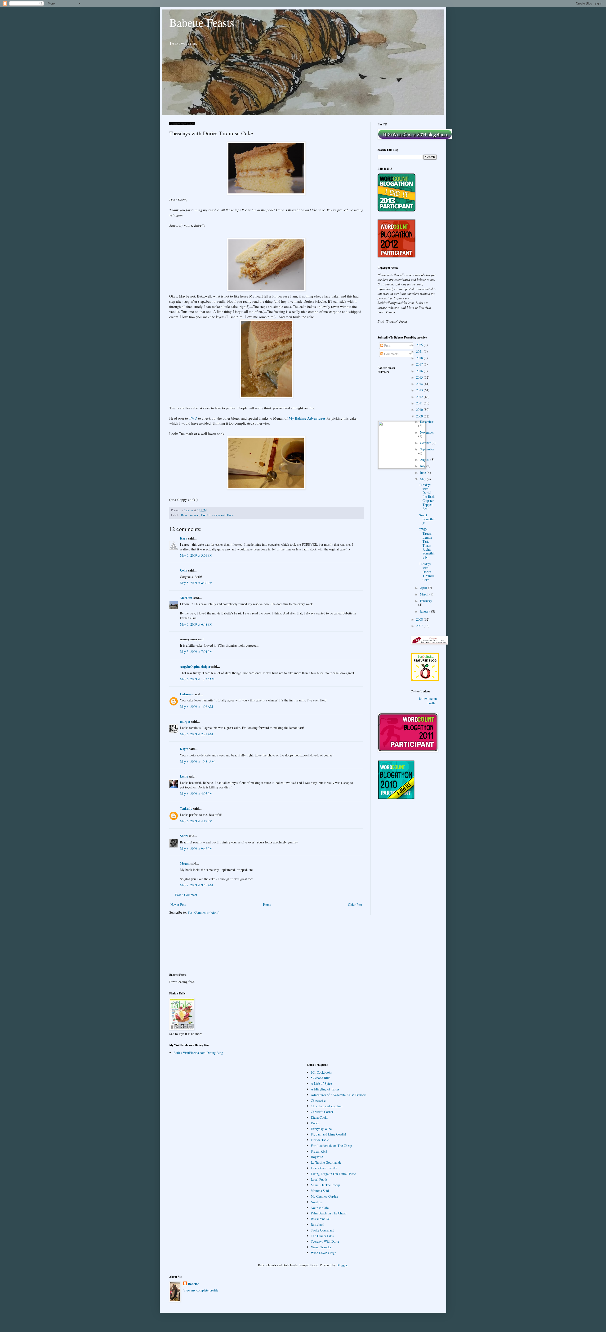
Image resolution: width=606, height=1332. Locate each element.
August (425, 459)
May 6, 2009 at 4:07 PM (196, 793)
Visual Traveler (321, 1247)
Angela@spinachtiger (195, 666)
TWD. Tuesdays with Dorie (217, 515)
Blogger (342, 1265)
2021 (420, 351)
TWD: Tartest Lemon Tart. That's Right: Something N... (427, 543)
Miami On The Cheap (325, 1185)
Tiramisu (193, 515)
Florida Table (320, 1140)
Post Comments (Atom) (203, 912)
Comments (390, 354)
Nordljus (316, 1202)
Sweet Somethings (427, 519)
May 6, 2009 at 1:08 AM (196, 706)
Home (267, 904)
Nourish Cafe (320, 1207)
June (423, 472)
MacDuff (186, 597)
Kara (183, 538)
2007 (420, 625)
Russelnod (317, 1224)
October (426, 442)
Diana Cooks (319, 1117)
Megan (185, 863)
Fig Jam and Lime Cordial (328, 1134)
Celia (183, 570)
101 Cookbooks (321, 1072)
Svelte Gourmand (322, 1230)
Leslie (184, 776)
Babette (193, 1284)
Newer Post (178, 904)
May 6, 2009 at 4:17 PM (196, 821)
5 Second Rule (320, 1078)
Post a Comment (186, 895)
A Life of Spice (321, 1083)
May (423, 479)
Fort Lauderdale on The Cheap (331, 1145)
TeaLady (186, 808)
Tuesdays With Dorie (325, 1241)
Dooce (315, 1123)
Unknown (187, 693)
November (427, 432)
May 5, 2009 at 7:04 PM (196, 651)
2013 (420, 390)
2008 (420, 619)
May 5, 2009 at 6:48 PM (196, 624)
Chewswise (318, 1100)
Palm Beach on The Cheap (328, 1213)
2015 (420, 377)
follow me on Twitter (428, 700)
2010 (420, 409)
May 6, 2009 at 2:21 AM (196, 734)
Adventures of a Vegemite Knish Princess (338, 1095)
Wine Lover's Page (323, 1252)
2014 (420, 383)
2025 (420, 345)
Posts (387, 345)
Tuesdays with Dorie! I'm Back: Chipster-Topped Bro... (427, 496)
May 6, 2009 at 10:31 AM (197, 761)
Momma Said (320, 1190)
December (426, 421)
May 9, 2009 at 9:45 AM (196, 885)
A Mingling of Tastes (325, 1089)
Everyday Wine (321, 1128)
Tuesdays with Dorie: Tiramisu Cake (427, 572)
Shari (184, 835)
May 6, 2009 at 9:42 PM (196, 848)
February (426, 601)
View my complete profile (200, 1290)
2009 (420, 416)
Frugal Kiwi (319, 1151)
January (425, 611)
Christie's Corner (322, 1111)
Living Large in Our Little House (333, 1174)
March (424, 594)
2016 (420, 371)
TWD (193, 418)
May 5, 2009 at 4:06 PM (196, 583)
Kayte (184, 748)
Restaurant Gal (320, 1219)
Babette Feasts (201, 22)
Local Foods (319, 1179)
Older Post (355, 904)
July (423, 466)
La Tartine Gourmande (326, 1162)
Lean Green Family (324, 1168)
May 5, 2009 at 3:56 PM (196, 555)
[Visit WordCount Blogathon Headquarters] (396, 798)
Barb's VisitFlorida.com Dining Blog (198, 1052)
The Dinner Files (322, 1236)
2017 (420, 364)
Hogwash (317, 1156)
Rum (184, 515)
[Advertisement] (190, 947)
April (424, 588)
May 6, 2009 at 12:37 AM (197, 679)
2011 (420, 403)
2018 (420, 358)
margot (185, 721)
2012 (420, 396)
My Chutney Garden (324, 1196)
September (427, 449)
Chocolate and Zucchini (327, 1106)
